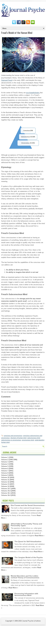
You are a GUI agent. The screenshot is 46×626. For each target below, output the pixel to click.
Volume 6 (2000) (7, 468)
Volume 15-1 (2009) (8, 488)
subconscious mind (33, 438)
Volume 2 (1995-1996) (9, 460)
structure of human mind (18, 438)
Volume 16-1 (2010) (8, 493)
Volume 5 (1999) (7, 466)
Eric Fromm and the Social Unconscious (27, 505)
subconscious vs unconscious (11, 440)
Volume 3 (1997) (7, 462)
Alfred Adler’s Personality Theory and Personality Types (26, 524)
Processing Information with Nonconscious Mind (26, 594)
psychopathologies (33, 93)
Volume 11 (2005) (7, 480)
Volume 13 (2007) (7, 484)
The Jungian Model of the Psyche (28, 557)
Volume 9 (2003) (7, 475)
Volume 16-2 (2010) (8, 495)
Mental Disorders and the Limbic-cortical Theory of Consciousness (25, 577)
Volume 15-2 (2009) (8, 491)
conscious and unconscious (13, 436)
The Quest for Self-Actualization (27, 541)
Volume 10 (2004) (7, 477)
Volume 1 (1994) (7, 457)
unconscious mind (28, 440)
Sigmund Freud (6, 80)
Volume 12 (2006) (7, 482)
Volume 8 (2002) (7, 473)
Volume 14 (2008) (7, 486)
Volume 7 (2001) (7, 471)
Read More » (39, 536)
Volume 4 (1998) (7, 464)
